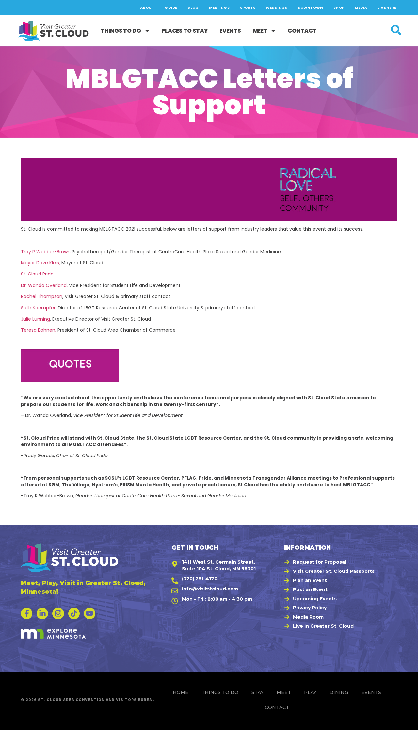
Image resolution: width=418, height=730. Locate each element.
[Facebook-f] (26, 613)
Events (230, 31)
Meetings (219, 7)
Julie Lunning (35, 319)
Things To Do (121, 31)
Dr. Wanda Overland (44, 285)
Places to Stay (185, 31)
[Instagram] (58, 613)
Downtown (310, 7)
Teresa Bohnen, (39, 330)
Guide (171, 7)
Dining (339, 692)
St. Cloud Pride (37, 274)
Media (361, 7)
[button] (405, 722)
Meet (260, 31)
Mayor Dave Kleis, (40, 262)
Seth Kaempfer (38, 308)
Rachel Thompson (41, 296)
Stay (257, 692)
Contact (302, 31)
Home (180, 692)
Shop (338, 7)
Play (310, 692)
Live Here (387, 7)
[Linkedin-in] (42, 613)
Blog (193, 7)
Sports (247, 7)
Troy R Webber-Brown (46, 251)
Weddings (276, 7)
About (147, 7)
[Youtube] (89, 613)
